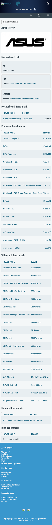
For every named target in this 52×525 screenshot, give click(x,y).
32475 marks (36, 354)
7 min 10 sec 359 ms (39, 393)
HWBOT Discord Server (9, 499)
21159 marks (36, 330)
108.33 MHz (27, 119)
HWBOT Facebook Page (9, 497)
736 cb (46, 193)
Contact (4, 501)
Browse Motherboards (10, 22)
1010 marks (36, 283)
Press (3, 460)
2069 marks (36, 268)
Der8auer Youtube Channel (10, 485)
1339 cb (46, 177)
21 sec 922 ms (36, 420)
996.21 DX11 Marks (39, 401)
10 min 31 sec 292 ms (40, 377)
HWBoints (4, 476)
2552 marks (36, 276)
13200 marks (36, 315)
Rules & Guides (6, 456)
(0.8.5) (14, 240)
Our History (5, 454)
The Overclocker (6, 487)
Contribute (5, 458)
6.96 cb (46, 162)
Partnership (5, 474)
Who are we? (5, 452)
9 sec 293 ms (36, 369)
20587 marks (36, 338)
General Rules (6, 472)
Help (3, 462)
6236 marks (36, 346)
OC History (5, 489)
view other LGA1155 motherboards (24, 99)
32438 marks (36, 322)
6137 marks (36, 307)
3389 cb (46, 185)
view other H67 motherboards (23, 84)
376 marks (35, 291)
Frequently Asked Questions (11, 464)
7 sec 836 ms (36, 385)
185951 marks (37, 362)
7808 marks (36, 299)
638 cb (46, 170)
